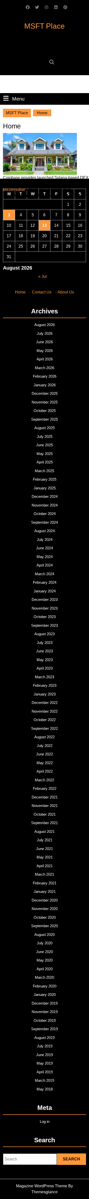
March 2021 (44, 874)
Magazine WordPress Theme (41, 1186)
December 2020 (45, 900)
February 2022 (44, 788)
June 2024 (44, 548)
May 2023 (45, 660)
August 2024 (44, 531)
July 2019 (44, 1046)
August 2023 (44, 634)
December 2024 (45, 496)
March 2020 (44, 977)
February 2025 (44, 479)
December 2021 (45, 797)
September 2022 (44, 728)
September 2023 (44, 625)
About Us (66, 292)
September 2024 (44, 522)
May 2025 (45, 454)
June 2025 (44, 445)
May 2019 (45, 1063)
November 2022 (45, 711)
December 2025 (45, 393)
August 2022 (44, 737)
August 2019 (44, 1037)
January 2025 (45, 488)
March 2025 (44, 471)
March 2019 (44, 1080)
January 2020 (45, 994)
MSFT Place (44, 26)
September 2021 (44, 823)
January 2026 (45, 385)
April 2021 (45, 866)
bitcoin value (14, 189)
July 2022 (44, 745)
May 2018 (45, 1089)
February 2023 (44, 685)
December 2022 (45, 702)
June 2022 (44, 754)
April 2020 (45, 969)
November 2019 (45, 1012)
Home (20, 292)
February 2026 (44, 376)
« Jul (42, 276)
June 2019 (44, 1055)
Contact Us (41, 292)
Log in (44, 1121)
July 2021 (44, 840)
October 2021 (45, 814)
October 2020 (45, 917)
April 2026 (45, 359)
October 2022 (45, 720)
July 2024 (44, 539)
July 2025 (44, 436)
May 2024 (45, 557)
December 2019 (45, 1003)
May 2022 (45, 763)
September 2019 (44, 1029)
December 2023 (45, 599)
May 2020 (45, 960)
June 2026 (44, 342)
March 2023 (44, 677)
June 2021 (44, 849)
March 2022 (44, 780)
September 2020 (44, 926)
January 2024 (45, 591)
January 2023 (45, 694)
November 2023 (45, 608)
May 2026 (45, 350)
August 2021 (44, 831)
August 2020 (44, 934)
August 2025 (44, 428)
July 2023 (44, 642)
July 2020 (44, 943)
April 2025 (45, 462)
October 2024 (45, 514)
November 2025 (45, 402)
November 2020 (45, 909)
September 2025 (44, 419)
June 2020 (44, 952)
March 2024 (44, 574)
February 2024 (44, 582)
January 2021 (45, 891)
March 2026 (44, 368)
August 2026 (44, 325)
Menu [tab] (18, 99)
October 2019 (45, 1020)
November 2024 (45, 505)
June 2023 (44, 651)
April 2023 (45, 668)
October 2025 (45, 410)
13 (44, 225)
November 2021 (45, 805)
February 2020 (44, 986)
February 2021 (44, 883)
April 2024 (45, 565)
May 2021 (45, 857)
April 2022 (45, 771)
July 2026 (44, 333)
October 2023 (45, 617)
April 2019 (45, 1072)
